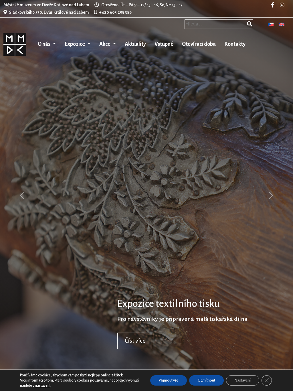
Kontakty (235, 44)
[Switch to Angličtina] (281, 24)
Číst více (135, 340)
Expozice (75, 44)
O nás (44, 44)
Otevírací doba (199, 44)
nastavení (42, 386)
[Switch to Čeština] (271, 24)
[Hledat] (249, 24)
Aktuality (135, 44)
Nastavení (243, 380)
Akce (105, 44)
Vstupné (164, 44)
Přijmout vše (168, 380)
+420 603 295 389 (115, 12)
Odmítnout (206, 380)
